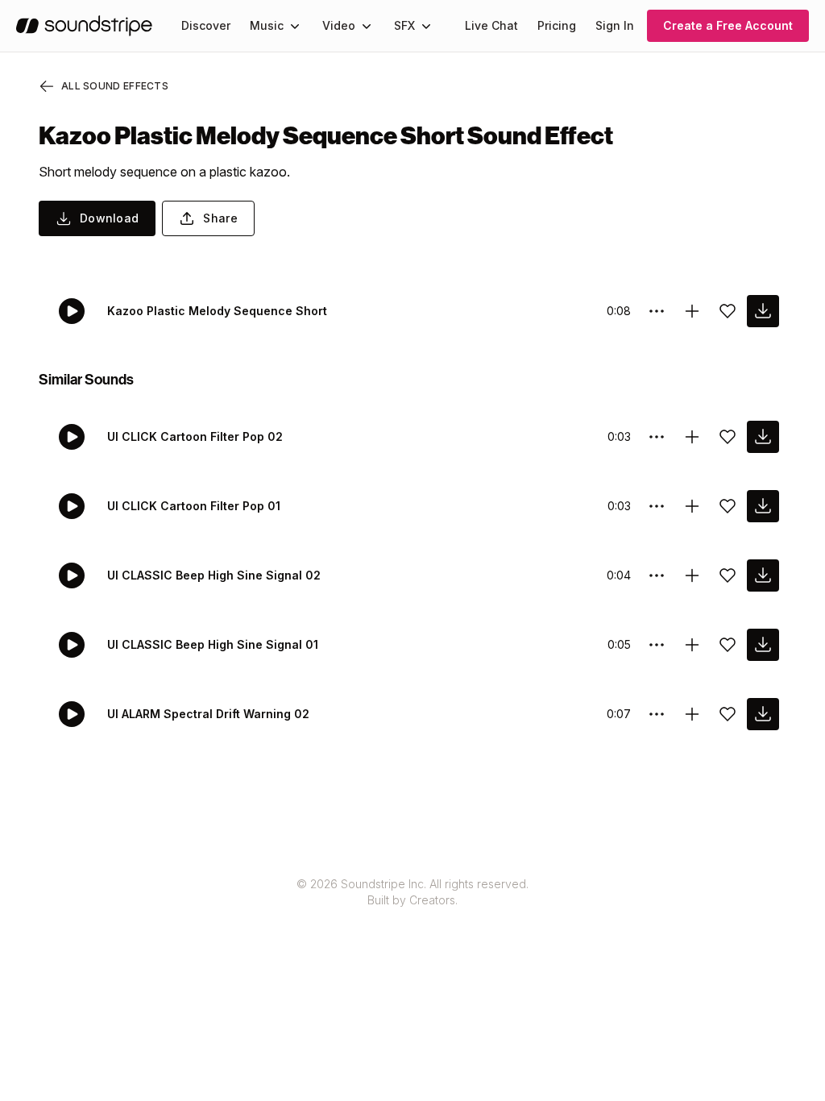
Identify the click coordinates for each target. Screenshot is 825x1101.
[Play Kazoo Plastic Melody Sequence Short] (72, 311)
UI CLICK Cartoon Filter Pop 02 (195, 436)
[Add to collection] (692, 311)
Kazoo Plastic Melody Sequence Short (217, 311)
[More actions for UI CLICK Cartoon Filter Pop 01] (657, 506)
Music (267, 25)
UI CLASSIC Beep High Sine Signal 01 (212, 644)
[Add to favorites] (727, 311)
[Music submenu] (295, 26)
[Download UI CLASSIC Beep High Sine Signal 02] (763, 575)
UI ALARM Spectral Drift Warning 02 (208, 714)
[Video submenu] (367, 26)
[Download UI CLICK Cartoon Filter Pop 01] (763, 506)
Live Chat (491, 25)
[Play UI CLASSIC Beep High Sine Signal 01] (72, 645)
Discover (205, 25)
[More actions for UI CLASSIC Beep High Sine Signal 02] (657, 575)
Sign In (614, 25)
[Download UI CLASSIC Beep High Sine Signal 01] (763, 645)
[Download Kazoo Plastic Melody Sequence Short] (763, 311)
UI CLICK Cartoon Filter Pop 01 (193, 506)
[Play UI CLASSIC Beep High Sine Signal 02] (72, 575)
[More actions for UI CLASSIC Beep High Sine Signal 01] (657, 645)
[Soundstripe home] (84, 25)
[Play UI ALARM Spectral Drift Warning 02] (72, 714)
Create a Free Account (728, 25)
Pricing (556, 25)
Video (338, 25)
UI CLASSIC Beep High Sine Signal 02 (214, 575)
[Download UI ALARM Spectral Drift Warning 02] (763, 714)
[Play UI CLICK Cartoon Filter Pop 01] (72, 506)
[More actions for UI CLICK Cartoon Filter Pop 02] (657, 437)
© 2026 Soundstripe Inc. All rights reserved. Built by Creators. (412, 892)
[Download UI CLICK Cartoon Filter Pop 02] (763, 437)
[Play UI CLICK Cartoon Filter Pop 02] (72, 437)
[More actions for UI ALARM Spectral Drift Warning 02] (657, 714)
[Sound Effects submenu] (426, 26)
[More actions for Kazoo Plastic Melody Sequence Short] (657, 311)
